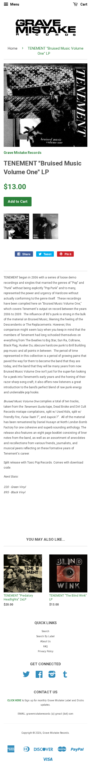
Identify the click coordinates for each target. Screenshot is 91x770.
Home (12, 48)
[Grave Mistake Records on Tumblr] (65, 676)
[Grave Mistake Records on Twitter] (26, 676)
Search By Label (45, 636)
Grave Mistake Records (22, 153)
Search (45, 631)
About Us (45, 641)
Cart (83, 4)
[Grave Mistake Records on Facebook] (39, 676)
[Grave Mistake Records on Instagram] (52, 676)
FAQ (45, 646)
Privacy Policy (45, 651)
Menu (14, 4)
